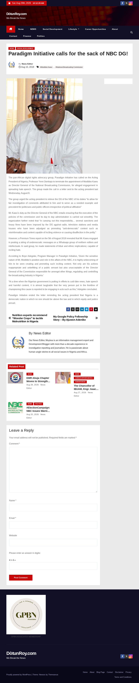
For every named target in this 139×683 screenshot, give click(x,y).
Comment (14, 444)
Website (13, 535)
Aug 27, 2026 (80, 392)
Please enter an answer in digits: (24, 553)
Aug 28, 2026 (32, 385)
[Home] (10, 29)
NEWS (33, 29)
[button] (131, 32)
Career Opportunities (95, 29)
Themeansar (53, 675)
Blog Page (101, 672)
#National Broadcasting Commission (69, 67)
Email (12, 518)
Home (21, 29)
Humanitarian (80, 382)
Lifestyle (73, 29)
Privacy (129, 672)
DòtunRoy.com (16, 14)
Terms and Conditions (123, 677)
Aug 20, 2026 (32, 414)
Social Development (52, 29)
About (115, 29)
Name (12, 500)
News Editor (27, 64)
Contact (13, 36)
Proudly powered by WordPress (19, 675)
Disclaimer (119, 672)
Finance (27, 36)
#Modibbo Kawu (46, 67)
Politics (41, 36)
